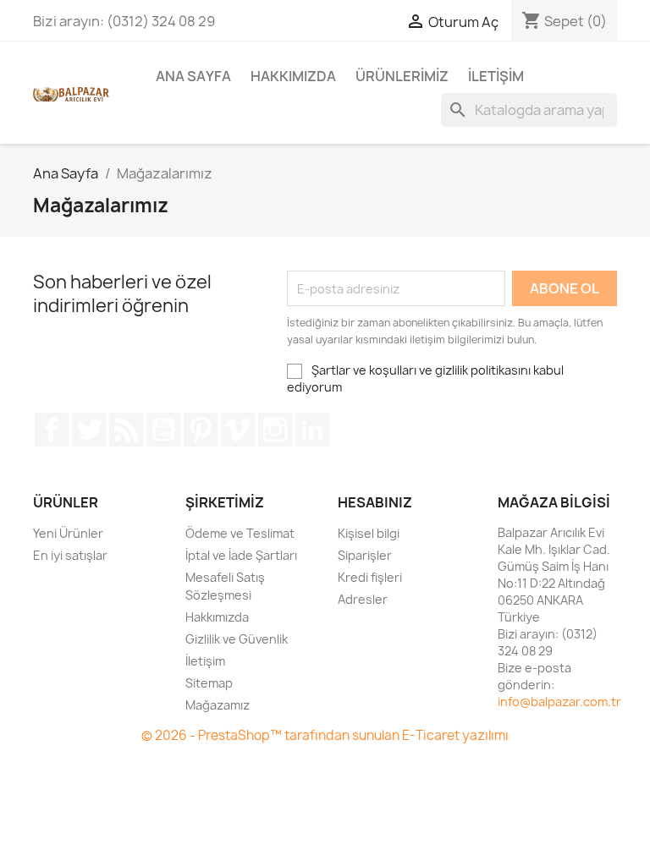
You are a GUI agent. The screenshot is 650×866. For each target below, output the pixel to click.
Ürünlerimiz (402, 76)
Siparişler (365, 555)
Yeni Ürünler (68, 533)
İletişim (496, 76)
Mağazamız (217, 705)
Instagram (275, 430)
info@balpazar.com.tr (559, 701)
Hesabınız (375, 502)
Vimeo (238, 430)
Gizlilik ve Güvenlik (236, 639)
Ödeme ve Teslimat (240, 533)
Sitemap (209, 683)
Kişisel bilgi (368, 533)
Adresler (363, 599)
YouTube (163, 430)
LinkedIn (312, 430)
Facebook (52, 430)
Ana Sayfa (193, 76)
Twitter (89, 430)
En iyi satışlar (70, 555)
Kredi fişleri (370, 577)
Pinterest (201, 430)
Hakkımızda (293, 76)
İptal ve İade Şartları (241, 555)
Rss (126, 430)
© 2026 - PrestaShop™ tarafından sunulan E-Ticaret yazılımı (325, 735)
